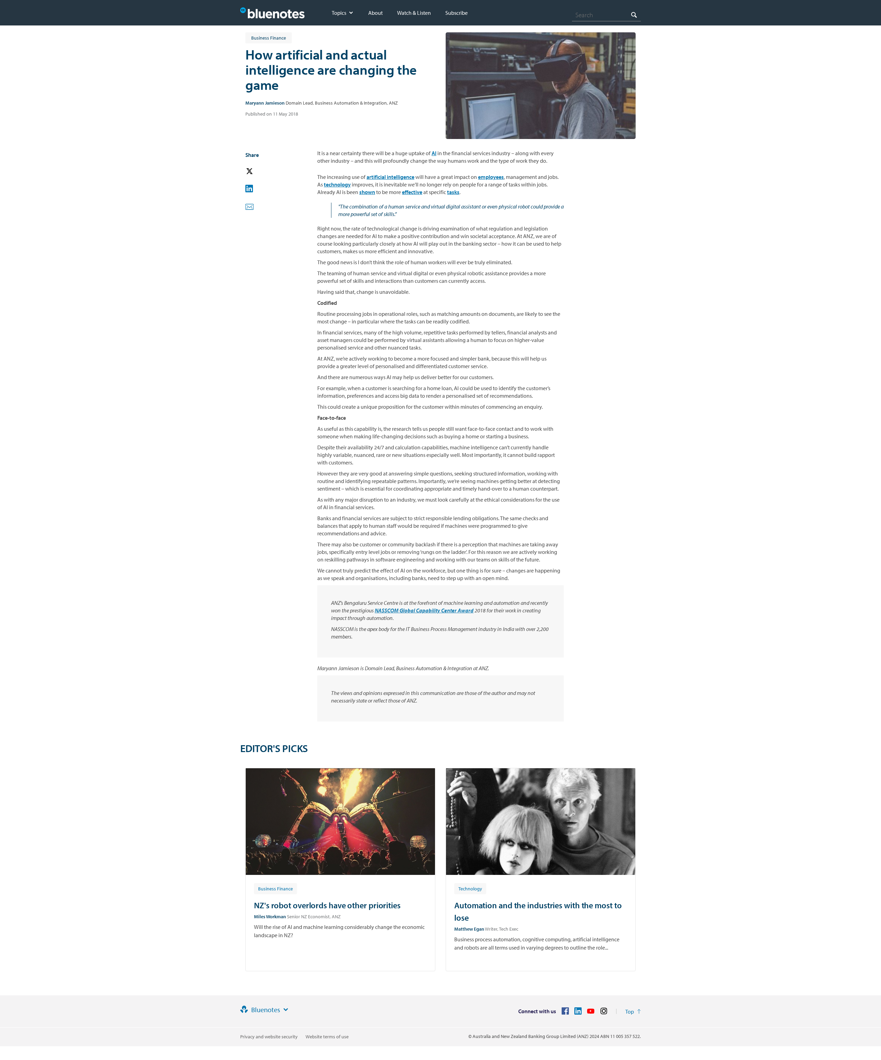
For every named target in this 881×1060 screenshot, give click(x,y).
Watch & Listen (414, 12)
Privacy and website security (269, 1037)
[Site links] (285, 1010)
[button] (259, 171)
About (375, 12)
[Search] (634, 14)
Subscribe (456, 12)
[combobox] (606, 14)
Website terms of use (327, 1037)
